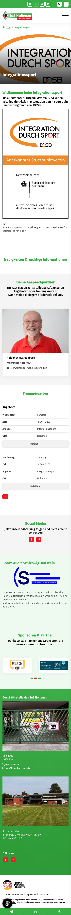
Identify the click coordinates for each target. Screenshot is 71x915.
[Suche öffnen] (59, 4)
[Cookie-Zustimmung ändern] (7, 903)
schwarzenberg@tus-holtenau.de (29, 368)
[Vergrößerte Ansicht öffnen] (35, 577)
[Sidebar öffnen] (66, 4)
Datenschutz (44, 894)
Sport (8, 27)
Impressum (31, 894)
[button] (32, 678)
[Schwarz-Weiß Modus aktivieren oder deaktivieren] (29, 4)
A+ (48, 4)
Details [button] (34, 443)
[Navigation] (64, 15)
